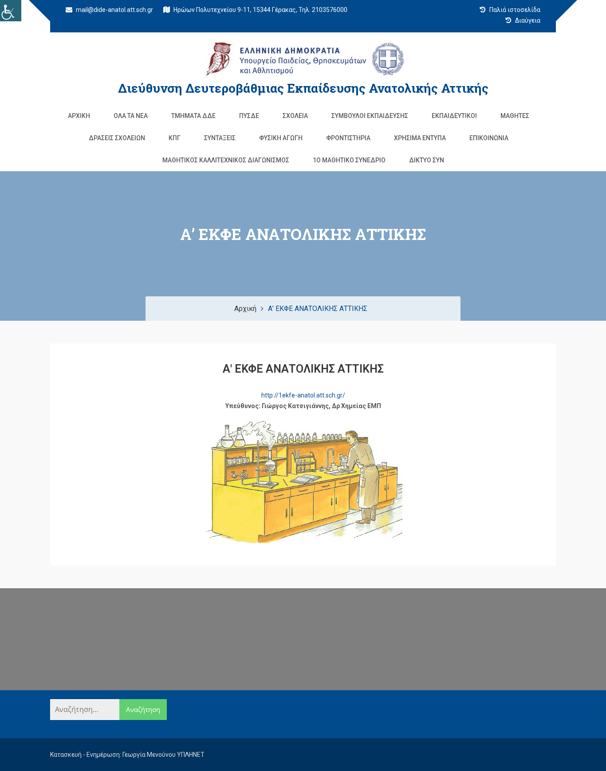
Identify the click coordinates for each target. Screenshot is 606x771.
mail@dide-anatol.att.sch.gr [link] (114, 9)
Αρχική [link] (79, 115)
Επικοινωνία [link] (488, 138)
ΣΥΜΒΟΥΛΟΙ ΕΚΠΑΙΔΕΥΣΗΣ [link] (369, 115)
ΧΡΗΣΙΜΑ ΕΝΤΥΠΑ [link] (420, 138)
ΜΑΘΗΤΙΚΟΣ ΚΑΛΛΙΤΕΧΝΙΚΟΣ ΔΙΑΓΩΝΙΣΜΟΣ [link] (225, 160)
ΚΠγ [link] (175, 138)
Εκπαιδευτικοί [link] (454, 115)
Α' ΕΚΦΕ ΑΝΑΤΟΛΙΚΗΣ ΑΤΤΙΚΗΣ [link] (303, 368)
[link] (10, 10)
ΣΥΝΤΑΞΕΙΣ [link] (220, 138)
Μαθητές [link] (514, 115)
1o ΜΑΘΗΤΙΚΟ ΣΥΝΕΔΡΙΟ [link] (349, 160)
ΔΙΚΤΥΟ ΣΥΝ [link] (426, 160)
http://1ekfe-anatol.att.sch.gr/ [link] (303, 395)
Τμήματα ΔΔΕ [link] (193, 115)
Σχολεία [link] (295, 115)
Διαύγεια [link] (527, 20)
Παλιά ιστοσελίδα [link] (514, 9)
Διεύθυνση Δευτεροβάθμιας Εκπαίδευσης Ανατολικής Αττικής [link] (303, 88)
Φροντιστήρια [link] (348, 138)
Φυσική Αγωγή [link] (281, 138)
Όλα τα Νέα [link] (131, 115)
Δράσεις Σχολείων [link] (117, 138)
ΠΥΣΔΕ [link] (249, 115)
